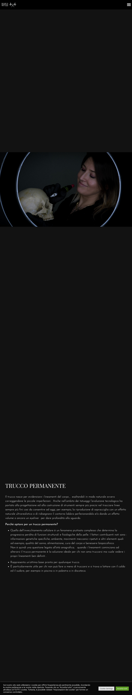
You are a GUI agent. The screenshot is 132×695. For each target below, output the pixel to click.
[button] (129, 5)
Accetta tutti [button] (122, 688)
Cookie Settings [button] (106, 688)
